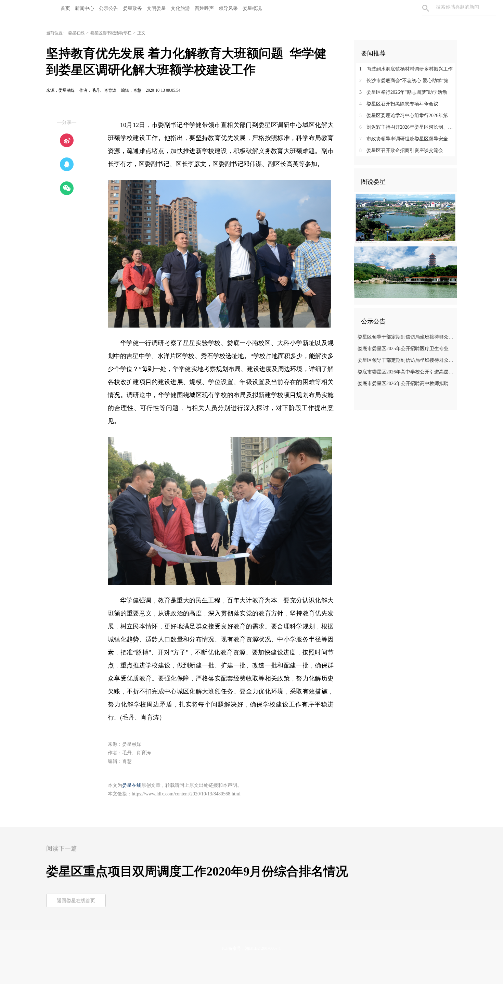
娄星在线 (76, 32)
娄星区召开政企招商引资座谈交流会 (401, 150)
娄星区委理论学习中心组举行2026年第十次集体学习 (408, 115)
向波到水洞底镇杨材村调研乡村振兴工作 (406, 69)
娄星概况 (252, 8)
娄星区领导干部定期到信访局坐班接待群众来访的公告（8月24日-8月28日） (406, 337)
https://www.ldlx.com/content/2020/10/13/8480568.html (186, 793)
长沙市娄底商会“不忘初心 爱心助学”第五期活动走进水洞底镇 (408, 80)
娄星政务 (132, 8)
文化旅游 (180, 8)
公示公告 (108, 8)
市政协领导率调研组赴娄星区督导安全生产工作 (408, 138)
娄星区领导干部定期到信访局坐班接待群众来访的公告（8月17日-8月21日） (406, 360)
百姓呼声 (204, 8)
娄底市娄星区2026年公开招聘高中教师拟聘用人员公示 (406, 383)
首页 (65, 8)
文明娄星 (156, 8)
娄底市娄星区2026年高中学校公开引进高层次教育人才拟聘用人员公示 (406, 371)
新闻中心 (84, 8)
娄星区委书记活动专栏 (110, 32)
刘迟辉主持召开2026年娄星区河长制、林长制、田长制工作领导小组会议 (408, 127)
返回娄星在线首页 (76, 900)
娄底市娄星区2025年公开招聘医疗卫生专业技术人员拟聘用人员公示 (406, 348)
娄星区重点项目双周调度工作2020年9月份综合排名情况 (197, 871)
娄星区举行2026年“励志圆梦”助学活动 (403, 92)
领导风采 (228, 8)
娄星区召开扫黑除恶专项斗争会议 (398, 103)
